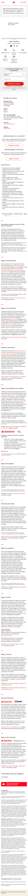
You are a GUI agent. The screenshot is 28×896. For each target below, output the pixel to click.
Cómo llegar (7, 105)
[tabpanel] (14, 113)
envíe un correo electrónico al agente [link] (14, 536)
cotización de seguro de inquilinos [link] (16, 493)
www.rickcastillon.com (9, 124)
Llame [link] (2, 376)
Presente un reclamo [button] (14, 145)
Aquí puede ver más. (6, 635)
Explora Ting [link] (4, 451)
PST (14, 115)
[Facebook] (11, 46)
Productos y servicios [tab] (7, 213)
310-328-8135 (7, 128)
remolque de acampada (7, 352)
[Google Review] (14, 46)
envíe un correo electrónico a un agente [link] (15, 376)
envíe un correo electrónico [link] (12, 727)
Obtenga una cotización (14, 83)
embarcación (19, 352)
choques (3, 270)
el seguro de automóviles (15, 265)
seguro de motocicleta (11, 324)
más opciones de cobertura (12, 324)
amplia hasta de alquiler (13, 270)
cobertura (16, 268)
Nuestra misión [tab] (18, 213)
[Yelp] (17, 46)
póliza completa (24, 810)
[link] (22, 52)
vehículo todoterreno (6, 354)
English (2, 2)
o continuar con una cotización (14, 86)
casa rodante (20, 350)
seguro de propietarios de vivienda (10, 394)
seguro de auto (12, 319)
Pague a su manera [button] (14, 158)
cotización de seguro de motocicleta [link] (17, 337)
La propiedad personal (17, 401)
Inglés (5, 110)
